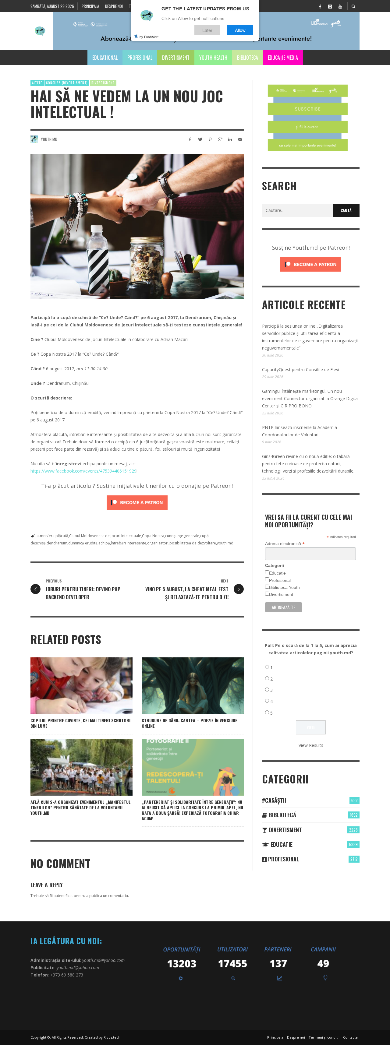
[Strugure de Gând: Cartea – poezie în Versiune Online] (183, 686)
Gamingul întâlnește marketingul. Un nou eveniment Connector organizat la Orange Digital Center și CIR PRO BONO (310, 398)
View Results (311, 745)
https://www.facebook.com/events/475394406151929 (83, 471)
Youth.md (49, 139)
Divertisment (103, 82)
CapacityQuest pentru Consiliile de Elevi (300, 369)
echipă (104, 543)
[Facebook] (319, 6)
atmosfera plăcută (52, 535)
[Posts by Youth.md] (34, 139)
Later (207, 30)
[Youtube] (340, 6)
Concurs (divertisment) (67, 82)
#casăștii (274, 800)
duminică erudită (83, 543)
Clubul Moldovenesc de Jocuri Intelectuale (105, 535)
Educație (277, 573)
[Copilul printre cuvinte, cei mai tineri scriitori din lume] (72, 686)
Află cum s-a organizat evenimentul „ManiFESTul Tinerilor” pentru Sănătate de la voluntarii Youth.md (80, 807)
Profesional (280, 580)
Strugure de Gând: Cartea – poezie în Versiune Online (189, 723)
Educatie (280, 844)
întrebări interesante (128, 543)
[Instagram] (330, 6)
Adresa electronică (285, 544)
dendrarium (57, 543)
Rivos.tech (112, 1037)
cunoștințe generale (182, 535)
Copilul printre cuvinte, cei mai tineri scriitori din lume (80, 723)
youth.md (225, 543)
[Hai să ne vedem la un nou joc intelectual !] (137, 226)
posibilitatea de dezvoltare (192, 543)
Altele (37, 82)
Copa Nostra (153, 535)
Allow (240, 30)
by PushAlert (149, 36)
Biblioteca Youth (284, 587)
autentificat (63, 895)
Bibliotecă (281, 815)
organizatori (157, 543)
